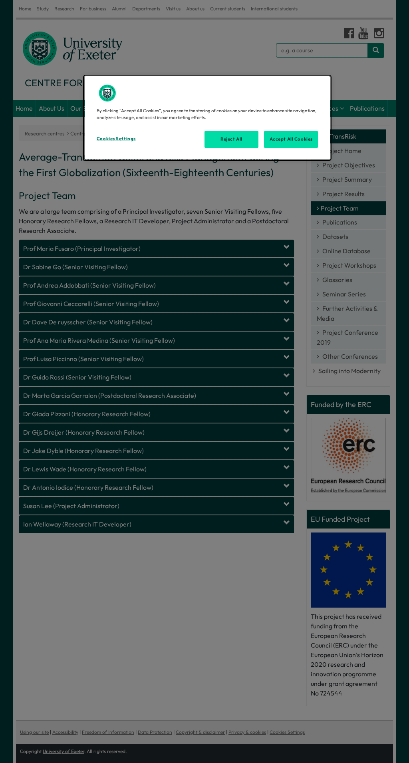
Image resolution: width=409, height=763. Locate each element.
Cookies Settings (116, 138)
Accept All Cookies (291, 139)
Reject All (231, 139)
